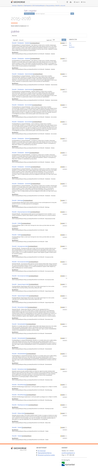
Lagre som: (49, 40)
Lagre (63, 40)
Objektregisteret (27, 5)
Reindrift (57, 5)
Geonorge (14, 5)
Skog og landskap (50, 5)
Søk (72, 13)
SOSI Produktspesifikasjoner (38, 5)
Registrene (20, 5)
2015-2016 (63, 5)
